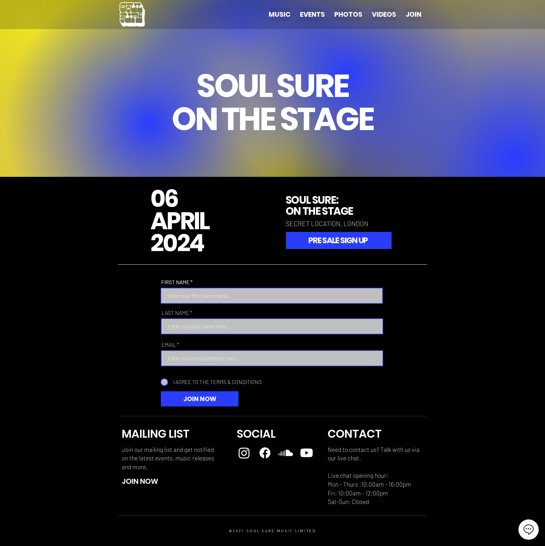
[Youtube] (306, 453)
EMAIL (168, 344)
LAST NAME (175, 312)
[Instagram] (244, 453)
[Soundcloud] (285, 453)
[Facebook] (265, 453)
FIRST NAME (175, 282)
